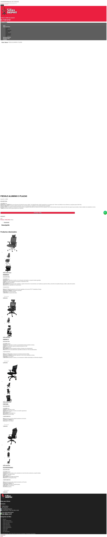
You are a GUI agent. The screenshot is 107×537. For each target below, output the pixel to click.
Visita (7, 32)
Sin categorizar (6, 531)
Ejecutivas (8, 27)
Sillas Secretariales (7, 527)
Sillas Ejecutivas (6, 337)
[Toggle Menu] (0, 23)
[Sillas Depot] (9, 15)
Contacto (5, 39)
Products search (4, 3)
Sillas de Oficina (6, 26)
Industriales (8, 35)
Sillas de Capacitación (8, 521)
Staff (7, 29)
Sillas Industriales (7, 526)
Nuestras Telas (6, 38)
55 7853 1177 (7, 514)
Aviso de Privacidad (20, 533)
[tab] (55, 222)
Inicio (4, 25)
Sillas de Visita (6, 523)
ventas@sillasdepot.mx (5, 1)
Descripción (6, 222)
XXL (6, 36)
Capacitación (8, 33)
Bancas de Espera (7, 37)
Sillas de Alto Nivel (7, 272)
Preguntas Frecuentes (30, 533)
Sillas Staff (5, 528)
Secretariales (8, 30)
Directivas (8, 31)
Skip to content (3, 22)
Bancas (6, 42)
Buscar (2, 5)
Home (2, 42)
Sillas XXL (5, 530)
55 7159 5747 (15, 1)
